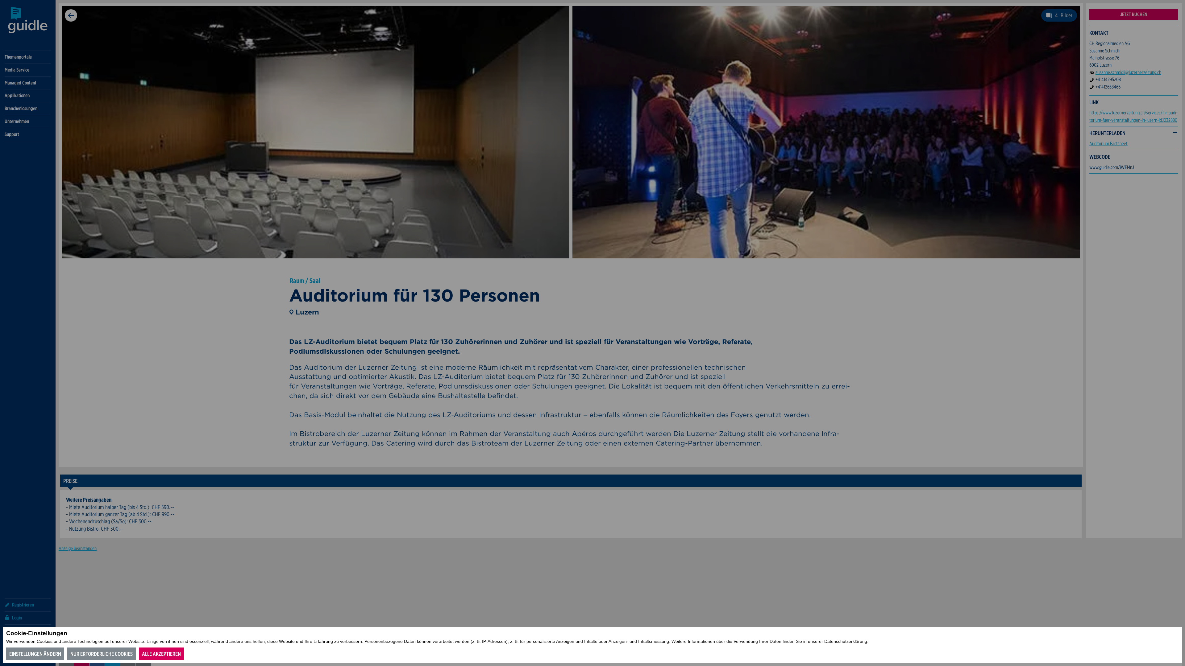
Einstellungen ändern (35, 654)
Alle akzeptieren (161, 654)
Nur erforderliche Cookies (101, 654)
